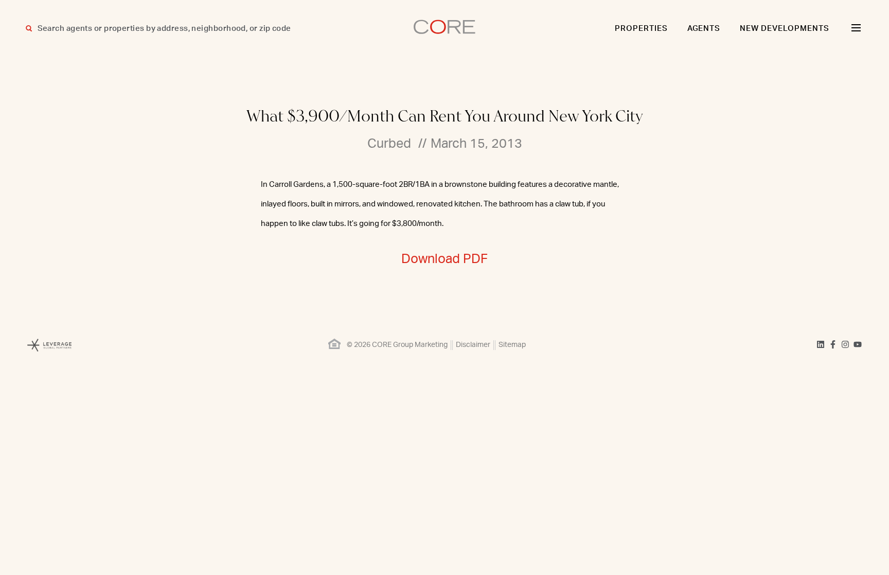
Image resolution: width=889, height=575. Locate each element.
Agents (704, 28)
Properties (641, 28)
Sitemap (512, 345)
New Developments (784, 28)
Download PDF (444, 259)
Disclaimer (473, 345)
